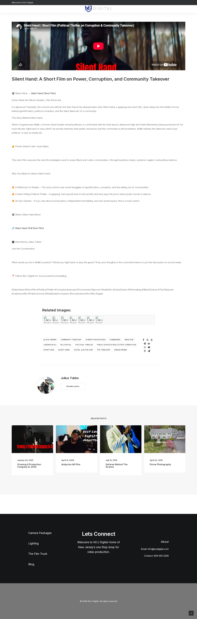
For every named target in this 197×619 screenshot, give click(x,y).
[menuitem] (45, 9)
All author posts (72, 386)
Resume (124, 9)
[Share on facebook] (143, 340)
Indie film (129, 340)
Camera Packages (40, 533)
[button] (184, 9)
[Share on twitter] (147, 340)
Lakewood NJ (50, 345)
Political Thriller (84, 345)
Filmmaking (115, 340)
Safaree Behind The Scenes (117, 465)
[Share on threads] (151, 340)
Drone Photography (160, 464)
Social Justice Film (83, 350)
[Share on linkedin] (149, 343)
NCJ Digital (65, 345)
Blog (152, 9)
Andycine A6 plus (70, 464)
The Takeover (103, 350)
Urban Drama (120, 350)
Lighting (33, 543)
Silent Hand (64, 350)
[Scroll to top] (191, 612)
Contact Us (45, 9)
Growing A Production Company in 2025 (29, 465)
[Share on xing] (145, 351)
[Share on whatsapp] (145, 347)
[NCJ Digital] (98, 9)
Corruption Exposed (95, 340)
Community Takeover (71, 340)
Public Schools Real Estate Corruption (116, 345)
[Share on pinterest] (145, 343)
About (59, 9)
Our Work (71, 9)
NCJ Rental (139, 9)
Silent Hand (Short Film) (43, 93)
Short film (49, 350)
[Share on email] (149, 351)
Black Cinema (50, 340)
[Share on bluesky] (149, 347)
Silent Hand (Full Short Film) (29, 228)
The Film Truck (37, 553)
